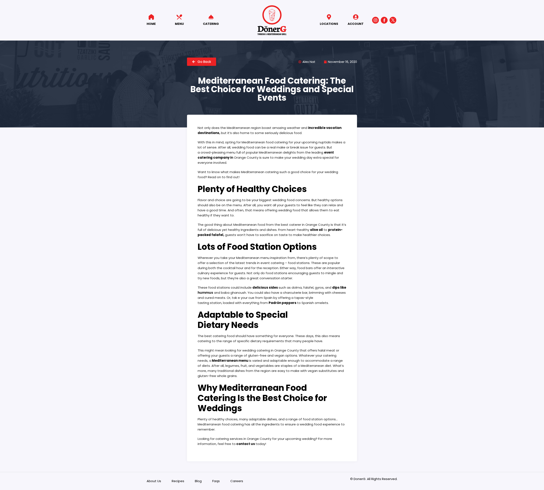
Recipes (178, 481)
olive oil (316, 229)
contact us (245, 444)
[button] (201, 62)
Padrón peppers (282, 303)
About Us (154, 481)
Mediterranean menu (230, 360)
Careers (236, 481)
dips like (339, 287)
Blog (198, 481)
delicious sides (265, 287)
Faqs (216, 481)
